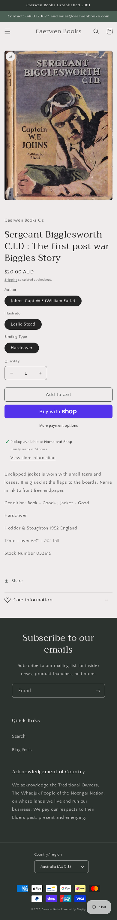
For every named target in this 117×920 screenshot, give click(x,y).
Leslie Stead (23, 324)
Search (19, 736)
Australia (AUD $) (55, 867)
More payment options (58, 426)
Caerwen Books (51, 909)
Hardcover (22, 348)
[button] (7, 31)
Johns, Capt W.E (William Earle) (43, 301)
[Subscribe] (98, 691)
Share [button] (17, 581)
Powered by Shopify (73, 909)
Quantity (12, 361)
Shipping (10, 280)
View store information (33, 458)
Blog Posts (22, 750)
